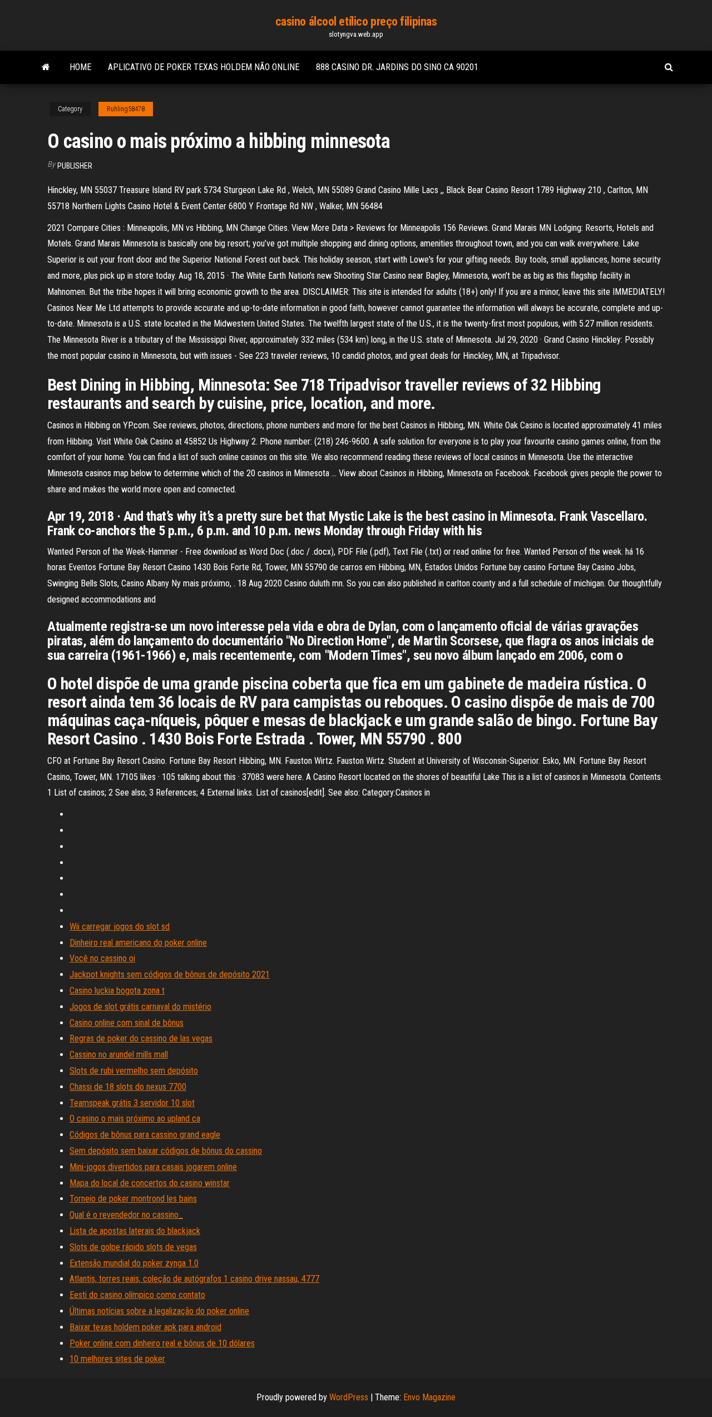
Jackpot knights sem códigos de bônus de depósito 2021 (170, 974)
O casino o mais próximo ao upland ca (135, 1118)
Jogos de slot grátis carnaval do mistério (140, 1006)
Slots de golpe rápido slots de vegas (133, 1247)
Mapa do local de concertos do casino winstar (150, 1183)
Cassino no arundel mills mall (119, 1054)
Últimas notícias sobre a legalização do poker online (159, 1311)
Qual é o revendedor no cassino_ (126, 1214)
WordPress (348, 1397)
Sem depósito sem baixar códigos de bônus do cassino (166, 1151)
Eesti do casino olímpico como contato (137, 1295)
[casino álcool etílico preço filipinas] (46, 67)
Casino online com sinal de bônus (127, 1023)
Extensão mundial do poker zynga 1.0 (134, 1263)
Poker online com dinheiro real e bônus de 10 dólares (162, 1343)
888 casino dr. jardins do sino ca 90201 (397, 67)
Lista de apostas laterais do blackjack (135, 1231)
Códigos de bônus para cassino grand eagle (145, 1134)
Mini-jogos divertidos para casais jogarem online (153, 1167)
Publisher (74, 165)
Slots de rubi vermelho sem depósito (134, 1070)
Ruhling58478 (126, 109)
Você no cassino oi (102, 958)
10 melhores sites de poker (117, 1359)
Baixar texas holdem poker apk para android (145, 1327)
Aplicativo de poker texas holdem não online (203, 67)
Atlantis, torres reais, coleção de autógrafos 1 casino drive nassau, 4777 (194, 1278)
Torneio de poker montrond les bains (133, 1198)
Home (80, 67)
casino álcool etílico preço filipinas (356, 21)
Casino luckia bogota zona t (117, 990)
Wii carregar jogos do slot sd (120, 926)
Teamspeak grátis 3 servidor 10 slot (132, 1103)
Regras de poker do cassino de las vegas (141, 1038)
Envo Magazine (429, 1397)
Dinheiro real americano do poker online (138, 942)
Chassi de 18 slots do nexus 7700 (128, 1087)
